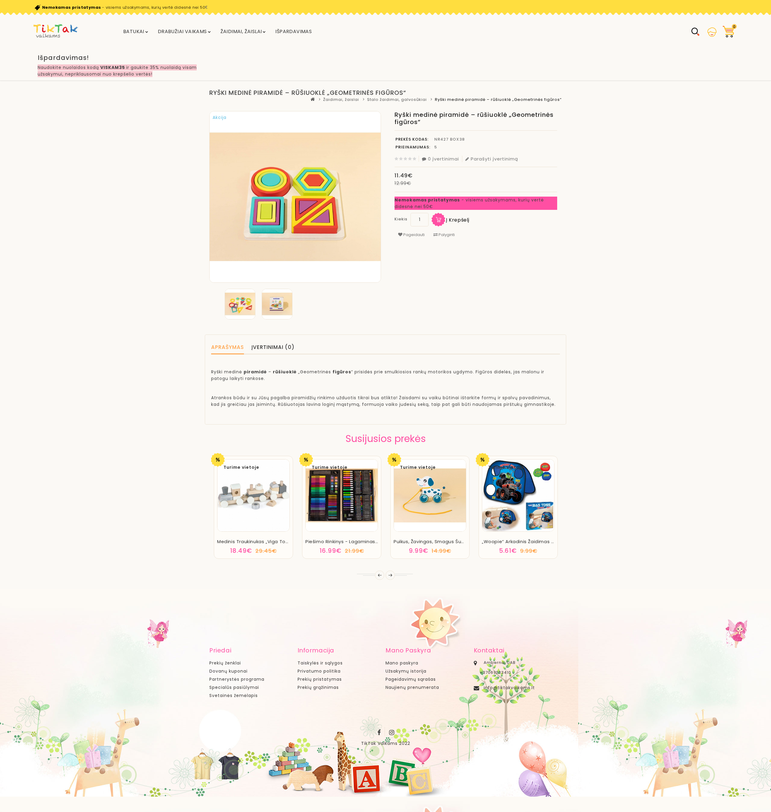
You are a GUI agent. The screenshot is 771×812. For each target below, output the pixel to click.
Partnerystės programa (236, 679)
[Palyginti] (269, 530)
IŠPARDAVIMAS (293, 31)
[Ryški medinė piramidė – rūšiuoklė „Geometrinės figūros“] (239, 304)
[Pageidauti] (253, 530)
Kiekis (401, 219)
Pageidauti (413, 235)
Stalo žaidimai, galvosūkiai (397, 99)
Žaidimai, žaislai (241, 31)
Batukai (133, 31)
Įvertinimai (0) (273, 347)
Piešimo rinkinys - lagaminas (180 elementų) (359, 541)
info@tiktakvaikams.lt (509, 688)
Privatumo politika (319, 671)
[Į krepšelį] (237, 530)
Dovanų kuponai (228, 671)
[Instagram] (391, 731)
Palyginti (446, 235)
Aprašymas (227, 347)
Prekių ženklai (225, 663)
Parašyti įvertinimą (494, 159)
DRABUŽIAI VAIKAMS (182, 31)
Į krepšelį (458, 219)
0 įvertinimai (443, 159)
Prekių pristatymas (320, 679)
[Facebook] (379, 731)
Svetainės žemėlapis (233, 695)
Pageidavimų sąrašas (411, 679)
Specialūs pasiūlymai (234, 687)
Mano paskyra (402, 663)
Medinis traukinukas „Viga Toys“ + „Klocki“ (266, 541)
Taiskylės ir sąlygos (320, 663)
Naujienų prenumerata (412, 687)
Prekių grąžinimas (318, 687)
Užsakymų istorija (406, 671)
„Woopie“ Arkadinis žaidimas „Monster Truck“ (535, 541)
